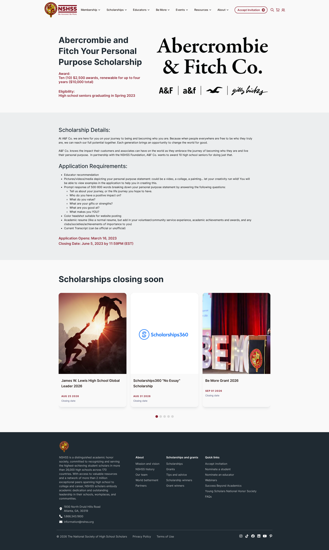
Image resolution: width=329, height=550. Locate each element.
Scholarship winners (179, 480)
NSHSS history (145, 469)
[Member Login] (283, 10)
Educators (140, 9)
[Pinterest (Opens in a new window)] (271, 536)
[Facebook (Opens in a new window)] (253, 536)
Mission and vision (147, 463)
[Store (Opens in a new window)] (278, 10)
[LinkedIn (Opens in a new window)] (258, 536)
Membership (89, 9)
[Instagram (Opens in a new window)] (240, 536)
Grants (170, 469)
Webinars (211, 480)
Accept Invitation (248, 10)
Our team (142, 474)
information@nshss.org (79, 521)
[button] (99, 10)
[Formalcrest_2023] (64, 446)
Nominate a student (218, 469)
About (221, 9)
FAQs (208, 496)
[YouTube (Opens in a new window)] (265, 536)
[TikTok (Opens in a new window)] (246, 536)
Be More (161, 9)
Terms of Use (165, 536)
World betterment (147, 480)
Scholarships (115, 9)
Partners (141, 485)
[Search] (272, 10)
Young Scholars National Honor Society (231, 491)
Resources (201, 9)
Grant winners (175, 485)
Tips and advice (176, 474)
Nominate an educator (219, 474)
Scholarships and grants (182, 457)
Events (180, 9)
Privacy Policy (142, 536)
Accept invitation (216, 463)
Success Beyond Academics (223, 485)
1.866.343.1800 (73, 516)
